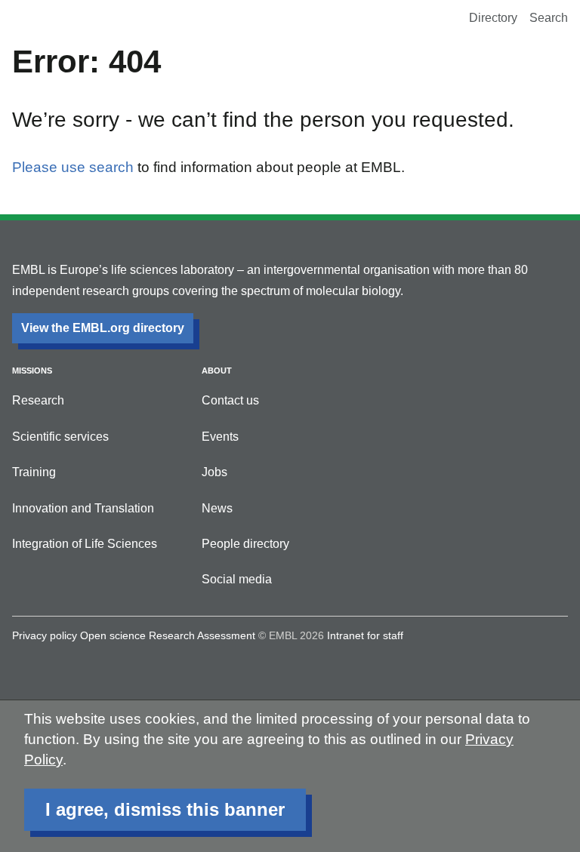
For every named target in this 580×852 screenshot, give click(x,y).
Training (34, 472)
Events (220, 436)
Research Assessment (202, 635)
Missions (32, 370)
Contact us (230, 400)
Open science (113, 635)
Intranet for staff (365, 635)
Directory (493, 17)
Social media (237, 579)
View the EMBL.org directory (102, 327)
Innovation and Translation (83, 508)
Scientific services (60, 436)
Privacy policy (44, 635)
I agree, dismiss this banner (165, 809)
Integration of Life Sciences (84, 543)
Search (548, 17)
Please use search (73, 167)
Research (38, 400)
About (217, 370)
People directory (245, 543)
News (217, 508)
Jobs (214, 472)
